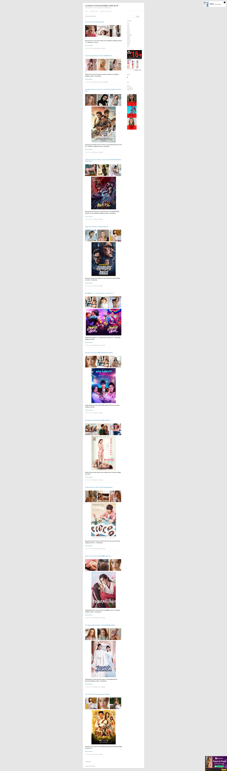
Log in (128, 85)
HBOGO (128, 36)
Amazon (128, 28)
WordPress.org (129, 89)
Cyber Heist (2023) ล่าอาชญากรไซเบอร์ (96, 226)
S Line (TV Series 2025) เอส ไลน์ (94, 22)
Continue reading (89, 45)
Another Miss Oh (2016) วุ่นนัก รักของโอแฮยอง (98, 487)
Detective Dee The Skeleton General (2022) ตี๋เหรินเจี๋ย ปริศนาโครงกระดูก (103, 160)
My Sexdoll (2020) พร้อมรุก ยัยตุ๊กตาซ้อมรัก (97, 420)
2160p (128, 25)
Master (97, 81)
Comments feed (130, 88)
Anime (128, 29)
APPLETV (128, 30)
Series (99, 48)
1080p (95, 81)
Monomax (95, 48)
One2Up (128, 43)
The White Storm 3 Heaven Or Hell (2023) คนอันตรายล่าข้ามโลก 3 (103, 90)
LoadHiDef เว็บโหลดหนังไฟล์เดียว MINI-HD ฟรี (101, 6)
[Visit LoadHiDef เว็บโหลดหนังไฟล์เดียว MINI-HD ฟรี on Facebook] (127, 77)
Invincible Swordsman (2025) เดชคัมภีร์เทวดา (98, 56)
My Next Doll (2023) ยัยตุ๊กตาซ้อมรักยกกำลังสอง (99, 352)
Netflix (128, 42)
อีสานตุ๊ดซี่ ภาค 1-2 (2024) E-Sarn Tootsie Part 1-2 (99, 293)
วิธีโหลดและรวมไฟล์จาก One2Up (106, 11)
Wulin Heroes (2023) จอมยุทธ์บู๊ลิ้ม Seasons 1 (98, 556)
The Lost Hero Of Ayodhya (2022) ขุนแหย (97, 694)
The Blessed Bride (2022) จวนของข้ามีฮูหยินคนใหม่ (100, 625)
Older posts (88, 761)
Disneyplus (129, 33)
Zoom (128, 46)
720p (128, 26)
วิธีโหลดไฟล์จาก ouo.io (94, 11)
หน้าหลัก (86, 11)
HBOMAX (128, 38)
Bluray (128, 32)
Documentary (129, 35)
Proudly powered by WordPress (90, 766)
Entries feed (129, 86)
